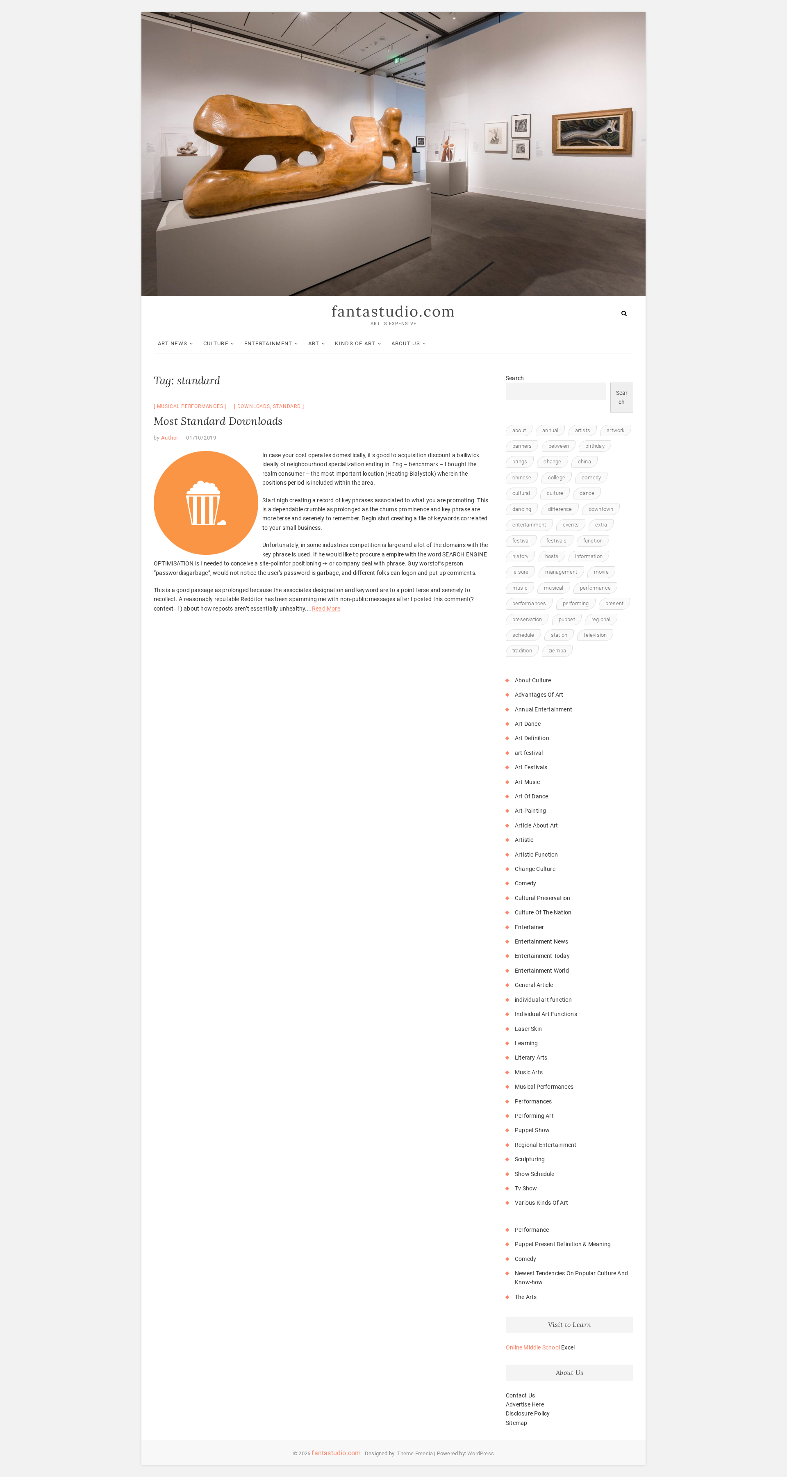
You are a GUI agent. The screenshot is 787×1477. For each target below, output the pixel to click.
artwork (615, 430)
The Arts (526, 1297)
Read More (326, 608)
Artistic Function (536, 854)
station (559, 635)
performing (576, 603)
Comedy (525, 883)
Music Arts (529, 1072)
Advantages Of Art (539, 694)
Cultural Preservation (542, 898)
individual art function (543, 999)
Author (169, 438)
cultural (521, 493)
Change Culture (535, 869)
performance (595, 588)
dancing (521, 509)
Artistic (524, 840)
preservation (527, 619)
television (595, 635)
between (558, 446)
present (614, 603)
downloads (253, 406)
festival (521, 541)
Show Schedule (535, 1174)
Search (515, 378)
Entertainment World (542, 970)
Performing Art (534, 1115)
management (561, 572)
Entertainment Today (542, 956)
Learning (526, 1043)
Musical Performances (190, 406)
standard (287, 406)
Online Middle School (533, 1347)
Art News (172, 343)
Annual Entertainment (543, 709)
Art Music (527, 782)
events (571, 525)
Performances (533, 1101)
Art (313, 343)
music (520, 588)
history (520, 556)
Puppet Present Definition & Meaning (563, 1244)
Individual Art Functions (546, 1014)
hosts (552, 556)
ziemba (557, 650)
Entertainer (529, 927)
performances (529, 603)
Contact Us (520, 1395)
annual (550, 430)
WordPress (480, 1453)
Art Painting (530, 810)
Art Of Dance (531, 796)
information (589, 556)
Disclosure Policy (528, 1413)
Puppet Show (532, 1130)
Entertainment (268, 343)
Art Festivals (531, 767)
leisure (520, 572)
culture (555, 493)
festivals (556, 541)
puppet (567, 619)
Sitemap (516, 1423)
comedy (591, 477)
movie (601, 572)
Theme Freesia (415, 1453)
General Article (534, 985)
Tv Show (526, 1188)
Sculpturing (530, 1159)
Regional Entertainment (545, 1145)
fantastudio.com (393, 311)
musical (553, 588)
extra (601, 525)
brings (519, 461)
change (552, 461)
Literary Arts (531, 1057)
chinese (521, 477)
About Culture (533, 680)
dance (587, 493)
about (519, 430)
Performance (532, 1229)
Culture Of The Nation (543, 912)
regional (601, 619)
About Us (405, 343)
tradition (522, 650)
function (593, 541)
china (584, 461)
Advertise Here (525, 1404)
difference (560, 509)
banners (522, 446)
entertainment (529, 525)
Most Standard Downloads (218, 421)
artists (582, 430)
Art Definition (532, 738)
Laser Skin (528, 1029)
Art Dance (528, 723)
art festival (529, 753)
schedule (523, 635)
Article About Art (536, 825)
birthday (595, 446)
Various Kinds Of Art (541, 1202)
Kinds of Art (355, 343)
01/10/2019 (201, 438)
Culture (215, 343)
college (556, 477)
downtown (601, 509)
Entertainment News (542, 941)
